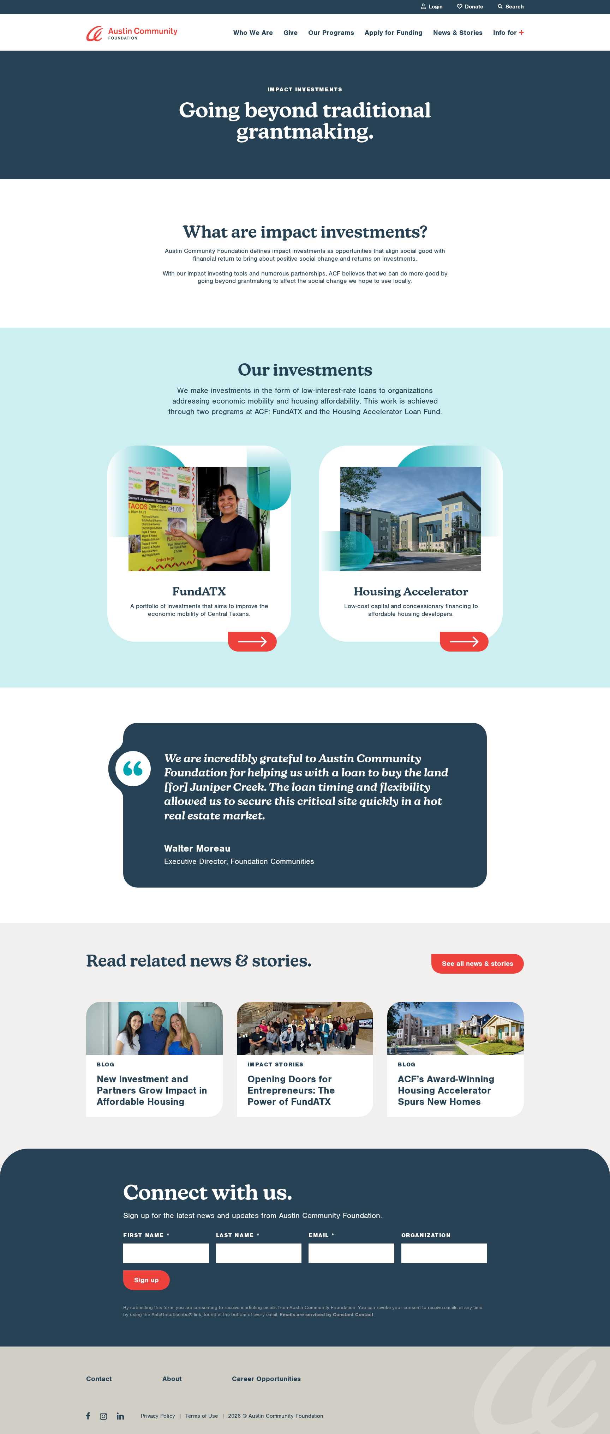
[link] (132, 34)
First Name (146, 1235)
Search (515, 7)
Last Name (238, 1235)
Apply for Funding (394, 32)
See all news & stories (477, 964)
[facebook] (88, 1415)
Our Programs (331, 32)
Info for (505, 32)
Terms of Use (201, 1416)
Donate (474, 7)
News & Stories (458, 32)
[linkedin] (120, 1416)
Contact (99, 1379)
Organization (426, 1235)
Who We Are (253, 32)
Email (321, 1235)
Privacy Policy (158, 1416)
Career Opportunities (266, 1379)
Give (290, 32)
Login (436, 7)
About (172, 1379)
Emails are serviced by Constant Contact (326, 1315)
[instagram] (103, 1416)
